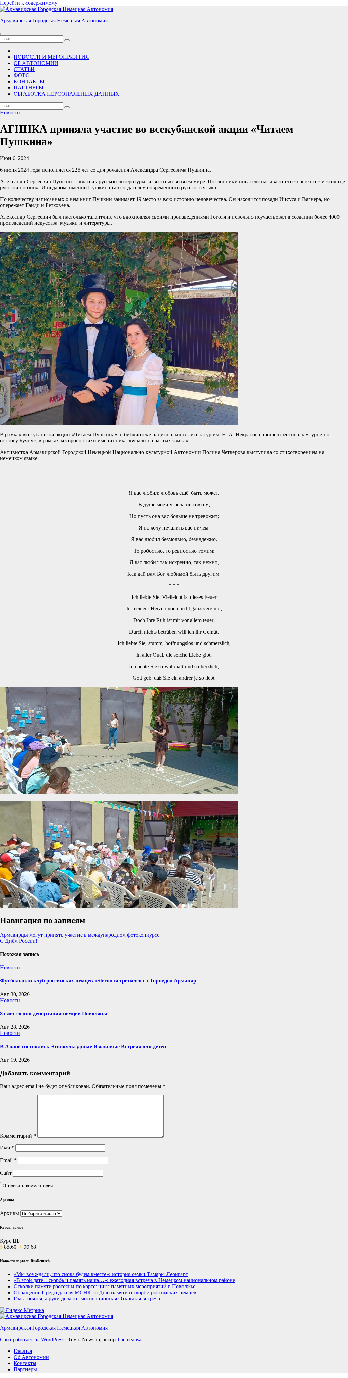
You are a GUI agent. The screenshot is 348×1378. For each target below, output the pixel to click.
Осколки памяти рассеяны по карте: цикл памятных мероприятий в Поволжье (104, 1286)
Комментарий (18, 1136)
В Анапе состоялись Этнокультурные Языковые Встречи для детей (83, 1046)
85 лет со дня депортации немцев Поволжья (53, 1013)
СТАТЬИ (24, 69)
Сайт (6, 1173)
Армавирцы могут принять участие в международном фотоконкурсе (79, 935)
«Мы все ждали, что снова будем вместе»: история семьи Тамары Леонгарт (101, 1274)
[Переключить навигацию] (2, 34)
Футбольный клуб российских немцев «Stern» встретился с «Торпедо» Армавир (98, 981)
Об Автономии (31, 1357)
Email (8, 1160)
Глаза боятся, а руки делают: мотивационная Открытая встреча (87, 1298)
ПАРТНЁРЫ (29, 87)
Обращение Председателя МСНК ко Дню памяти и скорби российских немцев (105, 1292)
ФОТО (22, 75)
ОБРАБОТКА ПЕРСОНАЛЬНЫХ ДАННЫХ (66, 94)
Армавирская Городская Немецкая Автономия (54, 20)
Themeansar (130, 1339)
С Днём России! (18, 941)
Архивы (9, 1213)
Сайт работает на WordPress (33, 1339)
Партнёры (25, 1369)
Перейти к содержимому (28, 3)
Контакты (25, 1363)
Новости (10, 112)
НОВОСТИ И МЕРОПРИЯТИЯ (51, 57)
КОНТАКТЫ (29, 81)
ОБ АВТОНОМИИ (36, 63)
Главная (23, 1351)
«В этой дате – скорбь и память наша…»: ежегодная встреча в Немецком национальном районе (124, 1280)
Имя (7, 1147)
